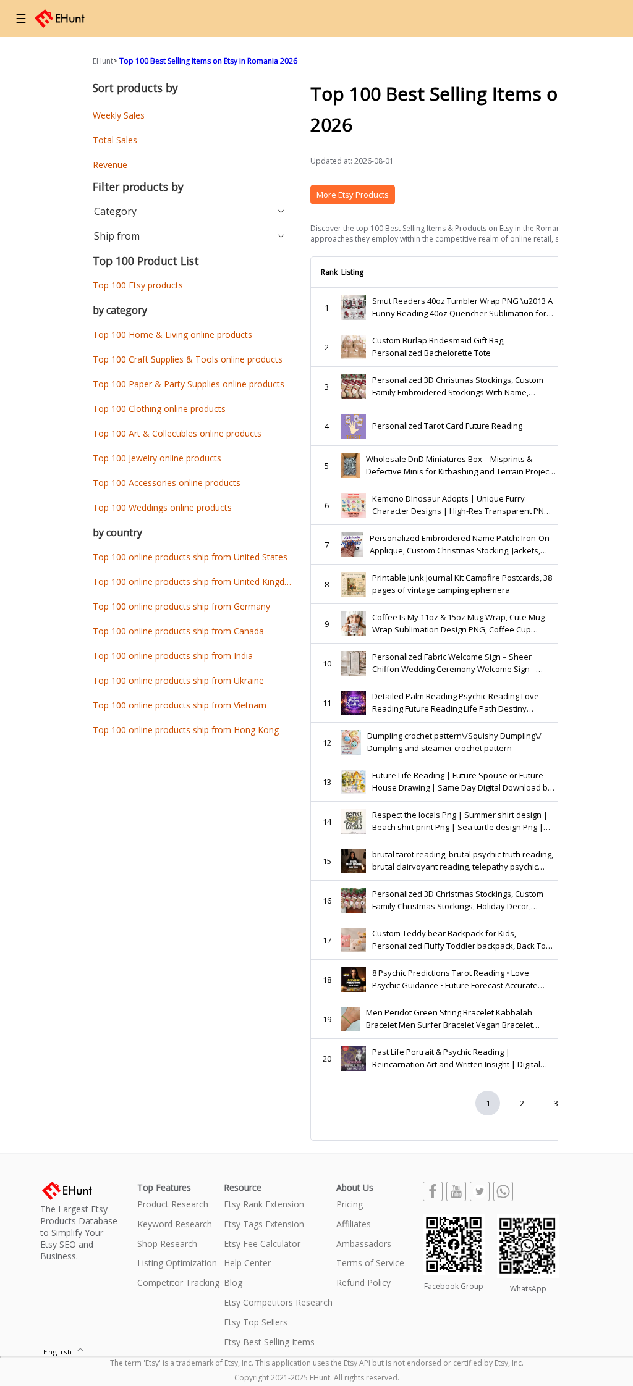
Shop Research (167, 1244)
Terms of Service (370, 1263)
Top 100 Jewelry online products (157, 458)
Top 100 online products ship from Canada (178, 631)
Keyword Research (174, 1224)
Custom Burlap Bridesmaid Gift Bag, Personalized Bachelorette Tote (438, 346)
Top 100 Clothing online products (159, 408)
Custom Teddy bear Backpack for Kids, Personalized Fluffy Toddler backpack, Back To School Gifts (459, 940)
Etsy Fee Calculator (262, 1244)
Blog (233, 1283)
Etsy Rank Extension (264, 1204)
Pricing (349, 1204)
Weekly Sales (119, 115)
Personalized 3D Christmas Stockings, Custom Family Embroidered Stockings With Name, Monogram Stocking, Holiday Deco (457, 386)
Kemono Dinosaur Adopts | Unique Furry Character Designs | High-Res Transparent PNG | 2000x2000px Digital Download (461, 505)
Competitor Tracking (178, 1283)
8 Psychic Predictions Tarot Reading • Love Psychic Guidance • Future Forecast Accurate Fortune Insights (455, 979)
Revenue (110, 164)
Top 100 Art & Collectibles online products (177, 433)
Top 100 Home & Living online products (172, 334)
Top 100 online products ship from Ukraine (178, 680)
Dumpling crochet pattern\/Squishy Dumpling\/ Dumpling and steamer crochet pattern (454, 742)
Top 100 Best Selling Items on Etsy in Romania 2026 (208, 61)
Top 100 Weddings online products (162, 507)
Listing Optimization (177, 1263)
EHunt (103, 61)
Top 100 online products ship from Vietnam (179, 705)
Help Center (247, 1263)
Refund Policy (363, 1283)
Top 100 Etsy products (138, 285)
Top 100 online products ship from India (173, 656)
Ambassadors (363, 1244)
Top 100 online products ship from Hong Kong (186, 730)
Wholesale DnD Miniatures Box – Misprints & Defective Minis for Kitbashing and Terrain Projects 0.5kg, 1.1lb (461, 465)
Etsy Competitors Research (278, 1303)
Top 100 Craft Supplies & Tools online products (188, 359)
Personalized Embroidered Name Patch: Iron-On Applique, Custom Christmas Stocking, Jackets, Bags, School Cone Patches (460, 544)
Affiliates (353, 1224)
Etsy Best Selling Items (269, 1342)
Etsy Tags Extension (264, 1224)
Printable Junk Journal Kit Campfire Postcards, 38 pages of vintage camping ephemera (462, 583)
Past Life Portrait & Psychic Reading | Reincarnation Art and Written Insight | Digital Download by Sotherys (456, 1058)
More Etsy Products (352, 194)
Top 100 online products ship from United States (190, 557)
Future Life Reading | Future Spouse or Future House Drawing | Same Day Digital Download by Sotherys (462, 782)
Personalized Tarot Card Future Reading (447, 425)
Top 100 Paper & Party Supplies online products (188, 384)
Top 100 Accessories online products (166, 483)
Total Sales (115, 140)
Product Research (172, 1204)
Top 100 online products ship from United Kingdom (195, 581)
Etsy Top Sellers (255, 1322)
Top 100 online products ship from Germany (181, 606)
